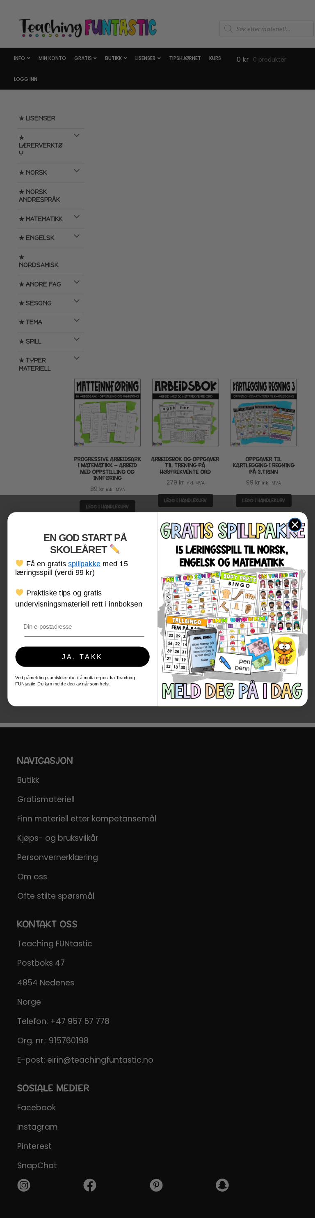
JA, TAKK (82, 656)
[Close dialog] (294, 524)
